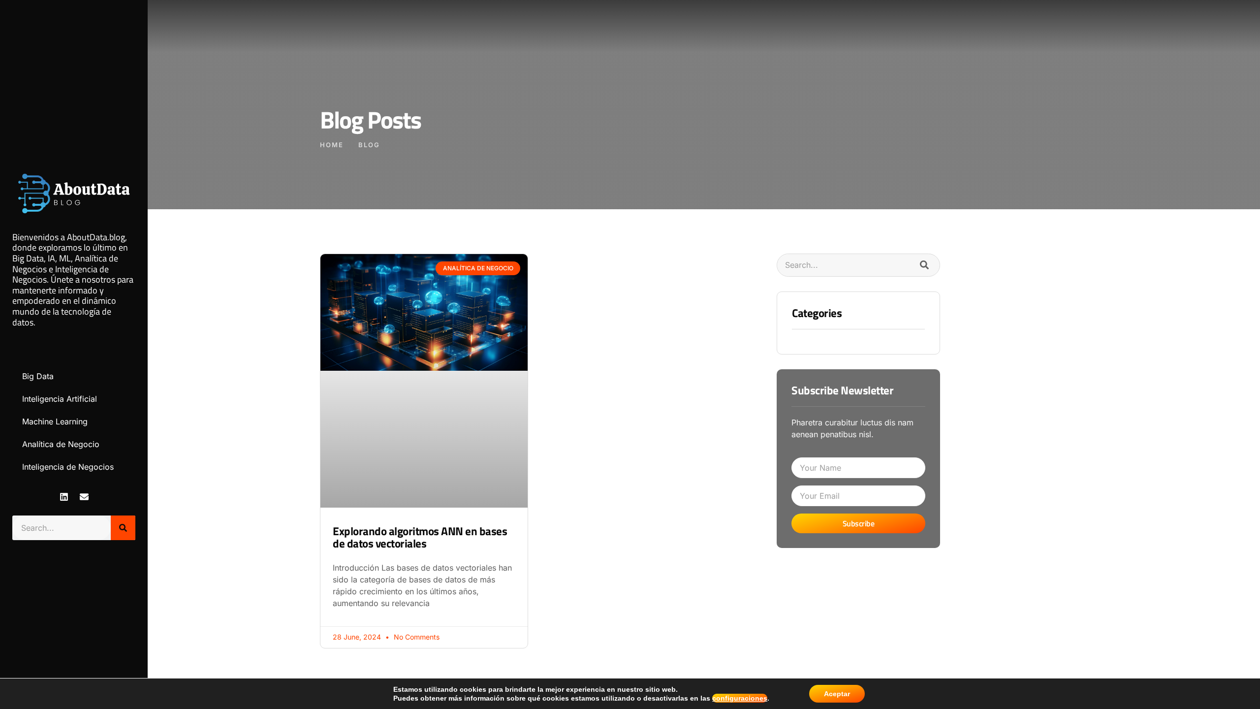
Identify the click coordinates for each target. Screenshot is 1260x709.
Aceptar (837, 694)
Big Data (38, 376)
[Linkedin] (64, 497)
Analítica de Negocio (60, 444)
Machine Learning (55, 421)
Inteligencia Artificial (59, 399)
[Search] (123, 528)
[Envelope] (84, 497)
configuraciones (739, 698)
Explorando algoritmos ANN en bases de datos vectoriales (420, 537)
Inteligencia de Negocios (68, 467)
